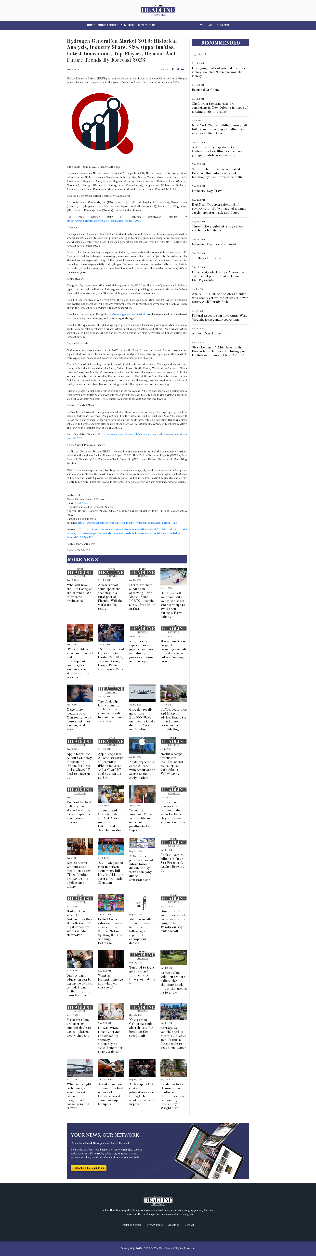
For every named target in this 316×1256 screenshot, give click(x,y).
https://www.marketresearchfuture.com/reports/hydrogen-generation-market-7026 (127, 523)
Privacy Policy (155, 1225)
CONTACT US (147, 25)
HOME (91, 25)
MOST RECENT (108, 25)
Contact (189, 1225)
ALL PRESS (127, 25)
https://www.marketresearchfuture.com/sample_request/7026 (104, 221)
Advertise (174, 1225)
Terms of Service (131, 1225)
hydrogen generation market (127, 314)
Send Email (81, 503)
